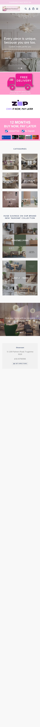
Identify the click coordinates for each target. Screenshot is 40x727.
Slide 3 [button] (21, 68)
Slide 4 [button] (22, 332)
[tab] (18, 68)
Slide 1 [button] (18, 68)
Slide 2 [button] (20, 68)
